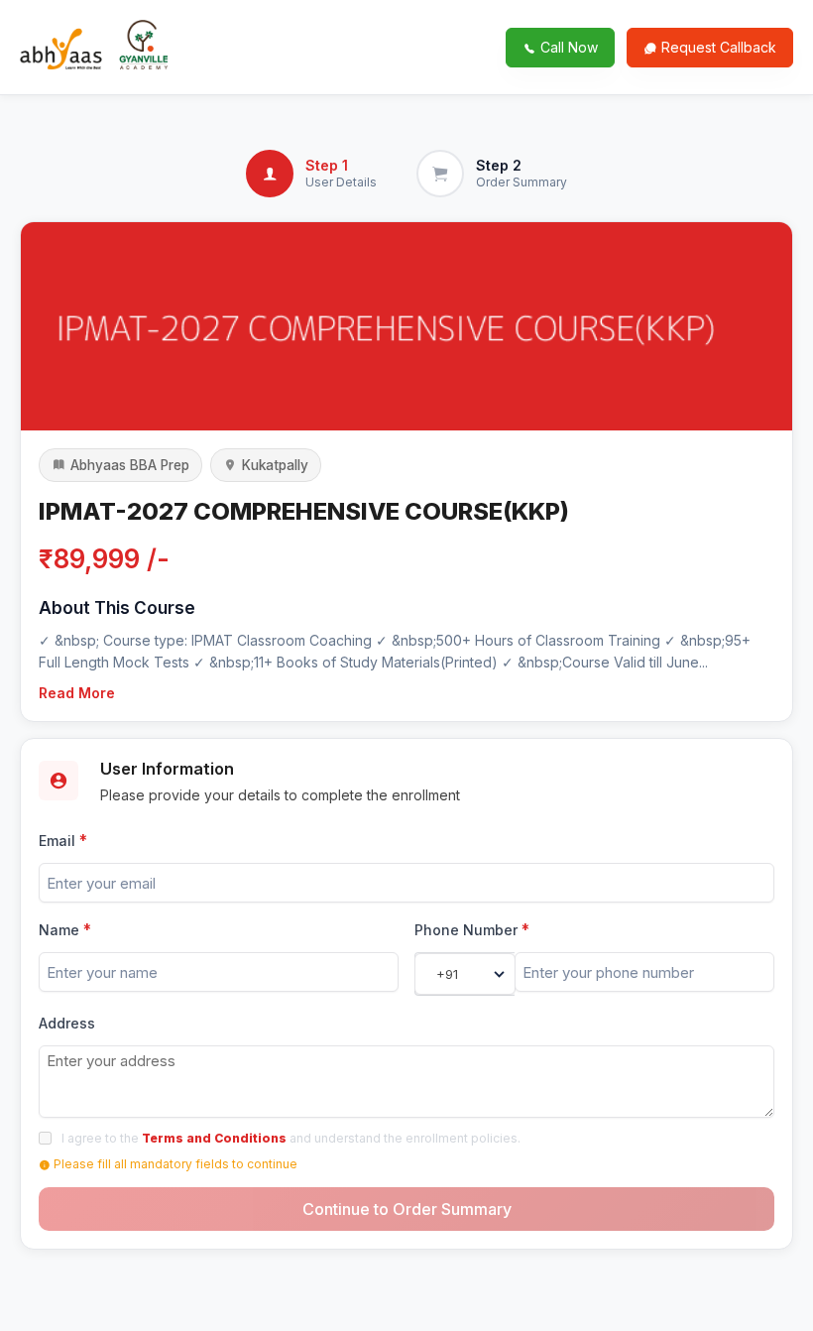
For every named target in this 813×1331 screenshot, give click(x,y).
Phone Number (471, 929)
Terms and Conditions (214, 1138)
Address (67, 1023)
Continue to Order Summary (407, 1209)
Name (65, 929)
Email (63, 840)
